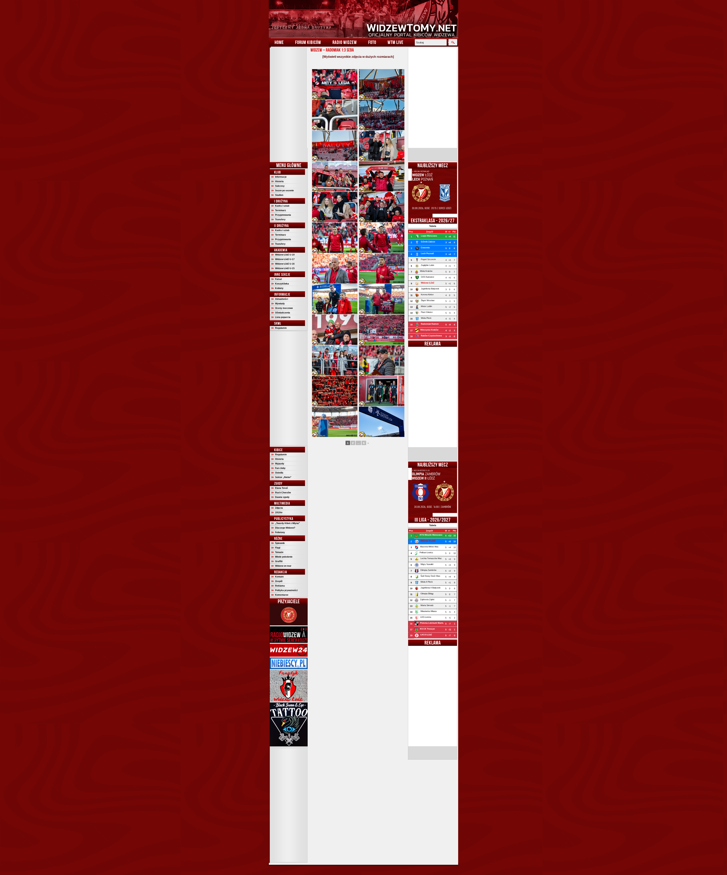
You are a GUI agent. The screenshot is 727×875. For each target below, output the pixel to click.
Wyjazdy (279, 463)
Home (279, 42)
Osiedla (279, 472)
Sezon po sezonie (284, 190)
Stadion (279, 195)
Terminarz (280, 210)
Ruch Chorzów (283, 492)
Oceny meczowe (284, 308)
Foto (372, 42)
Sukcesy (280, 186)
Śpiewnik (280, 543)
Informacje (281, 177)
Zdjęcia (279, 508)
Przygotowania (283, 215)
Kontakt (279, 576)
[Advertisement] (289, 104)
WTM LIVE (395, 42)
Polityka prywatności (286, 590)
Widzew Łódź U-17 (285, 259)
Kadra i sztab (282, 206)
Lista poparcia (282, 317)
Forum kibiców (308, 42)
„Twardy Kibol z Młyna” (287, 523)
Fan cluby (280, 468)
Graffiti (278, 561)
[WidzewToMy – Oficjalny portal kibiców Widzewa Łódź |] (363, 19)
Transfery (280, 219)
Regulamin (281, 328)
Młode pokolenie (284, 556)
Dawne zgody (282, 497)
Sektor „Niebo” (283, 477)
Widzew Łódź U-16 (285, 263)
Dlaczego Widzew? (285, 528)
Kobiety (279, 288)
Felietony (280, 532)
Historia (279, 181)
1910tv (278, 512)
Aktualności (281, 299)
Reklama (280, 585)
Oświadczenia (282, 312)
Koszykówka (282, 283)
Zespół (278, 581)
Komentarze (281, 595)
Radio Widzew (344, 42)
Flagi (277, 547)
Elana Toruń (281, 488)
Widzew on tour (283, 566)
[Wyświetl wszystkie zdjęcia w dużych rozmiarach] (358, 56)
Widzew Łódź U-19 (285, 254)
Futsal (278, 279)
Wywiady (280, 303)
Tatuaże (279, 552)
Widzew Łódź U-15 (285, 268)
